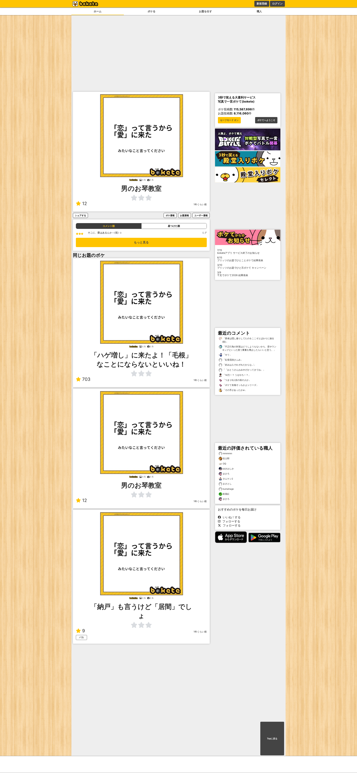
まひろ (226, 473)
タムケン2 (228, 478)
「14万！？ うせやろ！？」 (236, 375)
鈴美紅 (226, 493)
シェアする (80, 215)
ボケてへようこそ (266, 120)
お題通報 (184, 215)
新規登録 (262, 3)
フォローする (230, 521)
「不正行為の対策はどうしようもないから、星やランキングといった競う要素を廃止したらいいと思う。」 (249, 348)
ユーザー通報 (201, 215)
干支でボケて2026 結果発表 (232, 274)
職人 (259, 11)
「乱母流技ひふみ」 (232, 359)
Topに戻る (272, 738)
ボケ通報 (170, 215)
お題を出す (205, 11)
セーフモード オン (229, 120)
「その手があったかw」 (234, 390)
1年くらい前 (200, 204)
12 (84, 203)
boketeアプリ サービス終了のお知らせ (238, 251)
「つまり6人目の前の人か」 (236, 380)
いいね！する (231, 517)
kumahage (228, 488)
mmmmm (227, 453)
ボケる (151, 11)
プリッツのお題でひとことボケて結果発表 (240, 259)
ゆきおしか (228, 468)
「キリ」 (227, 354)
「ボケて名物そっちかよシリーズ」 (240, 385)
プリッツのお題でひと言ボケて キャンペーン (241, 266)
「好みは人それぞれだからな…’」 (239, 364)
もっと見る (141, 242)
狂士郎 (226, 458)
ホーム (98, 11)
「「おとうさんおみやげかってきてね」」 (243, 369)
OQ (224, 463)
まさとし (227, 483)
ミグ (204, 232)
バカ (81, 637)
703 (86, 379)
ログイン (277, 3)
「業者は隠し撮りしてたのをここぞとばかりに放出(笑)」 (248, 340)
